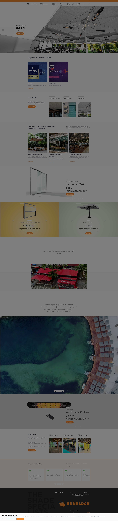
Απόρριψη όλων (3, 518)
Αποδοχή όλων (20, 518)
